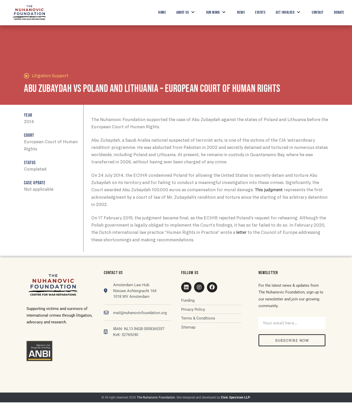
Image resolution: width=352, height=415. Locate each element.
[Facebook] (212, 287)
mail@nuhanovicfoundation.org (140, 312)
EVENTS (260, 12)
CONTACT (318, 12)
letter (241, 232)
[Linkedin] (186, 287)
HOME (162, 12)
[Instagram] (199, 287)
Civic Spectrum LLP (235, 397)
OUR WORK (213, 12)
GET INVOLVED (285, 12)
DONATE (339, 12)
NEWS (241, 12)
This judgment (269, 189)
